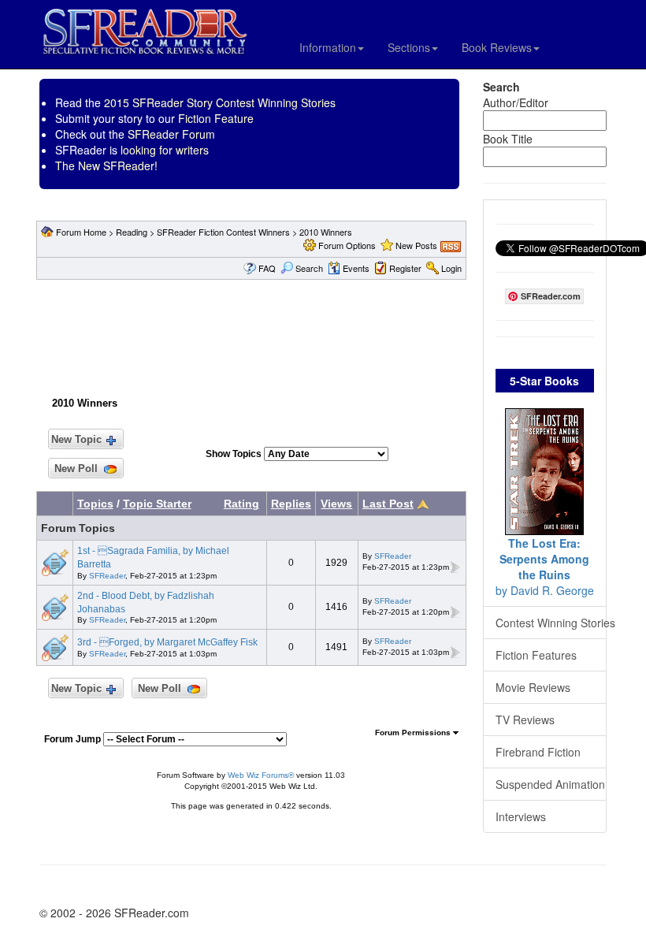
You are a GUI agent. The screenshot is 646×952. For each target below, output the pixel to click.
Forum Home (81, 231)
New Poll (76, 468)
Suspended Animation (550, 784)
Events (356, 268)
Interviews (521, 816)
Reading (131, 231)
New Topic (76, 439)
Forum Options (347, 245)
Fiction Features (536, 655)
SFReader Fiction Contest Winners (223, 231)
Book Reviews (497, 47)
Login (451, 268)
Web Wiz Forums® (261, 775)
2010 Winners (325, 231)
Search (309, 268)
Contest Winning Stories (551, 622)
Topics (95, 503)
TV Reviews (525, 719)
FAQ (267, 268)
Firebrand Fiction (538, 752)
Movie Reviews (533, 687)
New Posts (416, 245)
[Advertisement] (322, 334)
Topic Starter (157, 503)
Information (327, 47)
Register (405, 268)
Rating (241, 503)
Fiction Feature (216, 118)
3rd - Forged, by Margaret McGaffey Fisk (167, 642)
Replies (291, 503)
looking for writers (165, 150)
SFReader (107, 575)
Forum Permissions (414, 732)
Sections (409, 47)
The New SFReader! (106, 165)
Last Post (388, 503)
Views (336, 503)
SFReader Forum (171, 134)
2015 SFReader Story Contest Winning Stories (220, 102)
